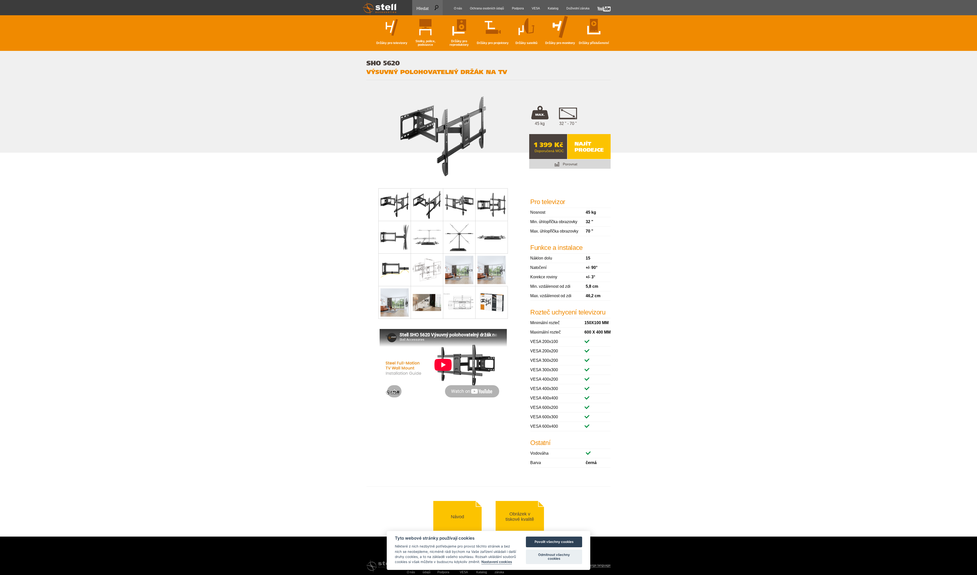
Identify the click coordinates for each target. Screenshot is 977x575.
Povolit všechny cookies (554, 542)
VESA (464, 572)
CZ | (595, 565)
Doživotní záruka (499, 570)
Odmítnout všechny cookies (554, 557)
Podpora (443, 572)
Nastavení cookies (496, 562)
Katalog (481, 572)
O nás (411, 572)
